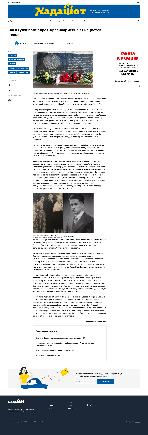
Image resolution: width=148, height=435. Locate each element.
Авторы (75, 21)
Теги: (9, 51)
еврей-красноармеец (16, 59)
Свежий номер (55, 21)
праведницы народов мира (18, 68)
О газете (66, 21)
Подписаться (15, 2)
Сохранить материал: (15, 95)
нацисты (12, 64)
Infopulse (137, 422)
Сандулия (12, 72)
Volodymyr (23, 43)
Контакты (71, 408)
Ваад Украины (86, 21)
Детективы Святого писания (127, 81)
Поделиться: (12, 80)
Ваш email (79, 381)
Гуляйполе (12, 55)
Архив (96, 21)
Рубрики (13, 21)
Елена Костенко (23, 72)
